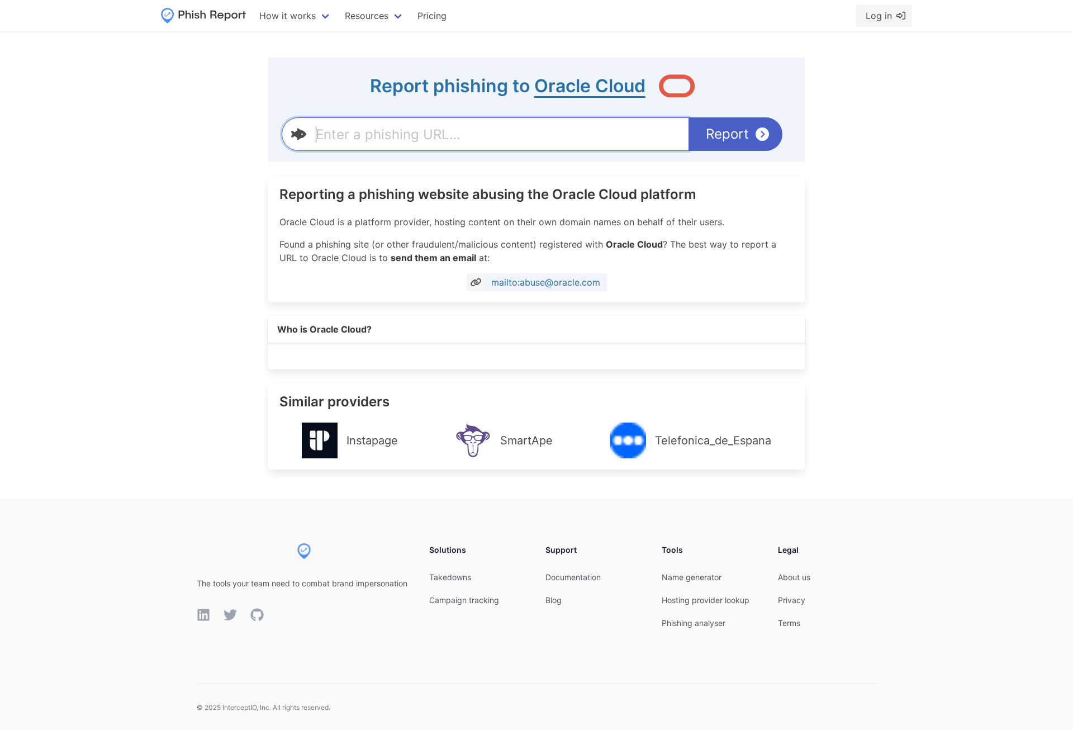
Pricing (432, 15)
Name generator (691, 577)
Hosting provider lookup (705, 600)
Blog (553, 600)
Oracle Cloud (589, 86)
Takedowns (450, 577)
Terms (789, 623)
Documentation (573, 577)
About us (794, 577)
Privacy (791, 600)
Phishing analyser (693, 623)
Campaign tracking (464, 600)
